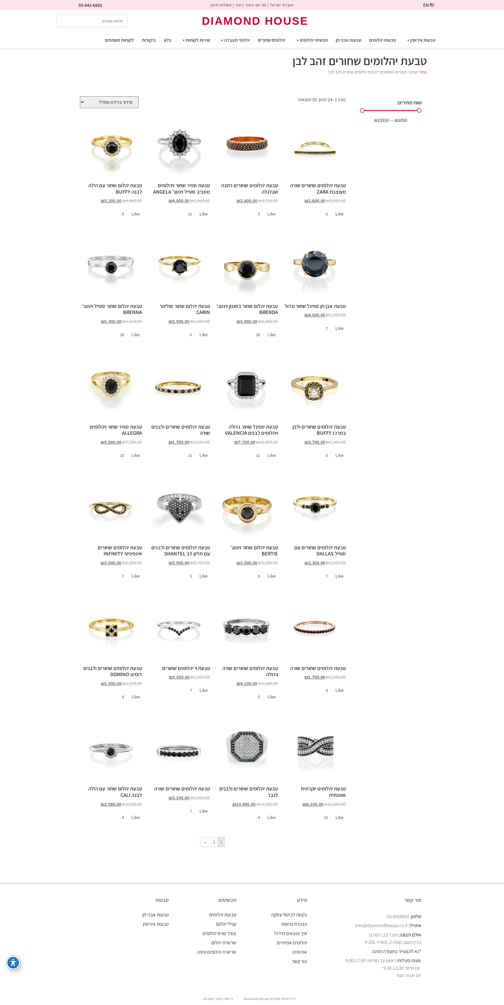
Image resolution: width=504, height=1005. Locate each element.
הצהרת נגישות (294, 924)
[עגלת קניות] (440, 20)
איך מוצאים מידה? (290, 933)
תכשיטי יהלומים (314, 40)
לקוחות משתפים (119, 40)
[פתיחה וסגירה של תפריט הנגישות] (13, 963)
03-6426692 (398, 916)
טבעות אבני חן (348, 40)
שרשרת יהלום (223, 942)
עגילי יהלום (226, 924)
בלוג (168, 40)
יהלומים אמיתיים (292, 942)
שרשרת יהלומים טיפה (216, 952)
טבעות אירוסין (422, 40)
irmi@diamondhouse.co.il (381, 925)
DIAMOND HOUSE (255, 21)
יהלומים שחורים (272, 40)
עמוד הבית (418, 72)
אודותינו (299, 952)
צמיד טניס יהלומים (219, 933)
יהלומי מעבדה (237, 40)
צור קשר (299, 961)
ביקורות (149, 40)
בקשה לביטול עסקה (289, 914)
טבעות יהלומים (382, 40)
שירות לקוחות (198, 40)
